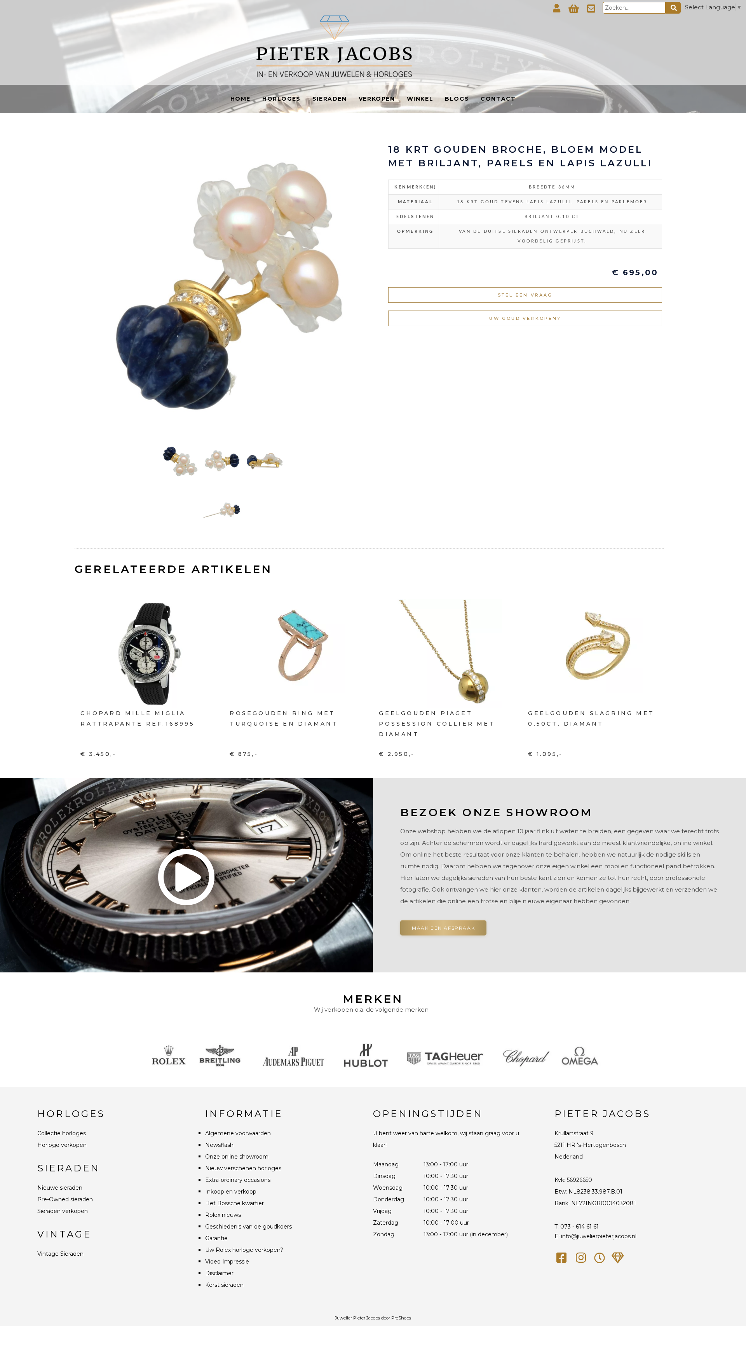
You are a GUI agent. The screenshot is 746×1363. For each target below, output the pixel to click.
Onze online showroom (236, 1156)
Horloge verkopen (62, 1144)
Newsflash (219, 1144)
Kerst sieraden (224, 1284)
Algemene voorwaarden (238, 1133)
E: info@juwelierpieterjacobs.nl (595, 1236)
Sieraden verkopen (62, 1211)
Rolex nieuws (223, 1214)
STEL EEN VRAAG (525, 295)
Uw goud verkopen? (525, 318)
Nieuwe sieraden (59, 1187)
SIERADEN (329, 98)
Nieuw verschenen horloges (243, 1168)
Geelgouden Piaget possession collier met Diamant (437, 724)
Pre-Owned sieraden (65, 1199)
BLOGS (457, 98)
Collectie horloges (61, 1133)
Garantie (216, 1238)
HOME (240, 98)
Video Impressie (227, 1261)
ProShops (401, 1318)
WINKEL (420, 98)
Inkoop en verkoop (230, 1191)
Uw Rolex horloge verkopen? (244, 1249)
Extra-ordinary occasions (237, 1179)
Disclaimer (219, 1273)
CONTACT (498, 98)
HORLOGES (281, 98)
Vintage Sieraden (60, 1253)
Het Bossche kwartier (234, 1203)
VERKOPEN (377, 98)
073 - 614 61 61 (579, 1226)
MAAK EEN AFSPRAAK (443, 928)
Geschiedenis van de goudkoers (248, 1226)
